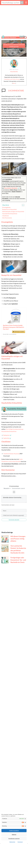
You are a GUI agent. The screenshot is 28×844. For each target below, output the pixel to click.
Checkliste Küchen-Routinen (11, 453)
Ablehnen (14, 834)
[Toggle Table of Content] (22, 205)
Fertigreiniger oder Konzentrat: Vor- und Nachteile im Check (14, 560)
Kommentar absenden (14, 519)
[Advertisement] (14, 20)
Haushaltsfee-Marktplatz (10, 188)
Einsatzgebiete (6, 207)
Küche (5, 44)
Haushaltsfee (14, 71)
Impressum (20, 841)
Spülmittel (6, 438)
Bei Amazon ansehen (19, 331)
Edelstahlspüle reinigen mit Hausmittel (13, 211)
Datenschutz (12, 841)
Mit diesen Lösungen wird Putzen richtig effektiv (14, 538)
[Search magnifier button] (21, 2)
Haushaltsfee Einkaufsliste (9, 213)
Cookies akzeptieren (14, 830)
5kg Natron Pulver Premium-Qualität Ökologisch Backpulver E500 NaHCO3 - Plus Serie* (13, 327)
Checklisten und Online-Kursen (12, 79)
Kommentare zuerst (18, 488)
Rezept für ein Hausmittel (9, 209)
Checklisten (5, 216)
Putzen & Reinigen (13, 44)
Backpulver (6, 435)
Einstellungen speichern (14, 838)
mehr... (14, 83)
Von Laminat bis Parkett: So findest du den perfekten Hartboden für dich (14, 549)
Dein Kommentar (7, 218)
